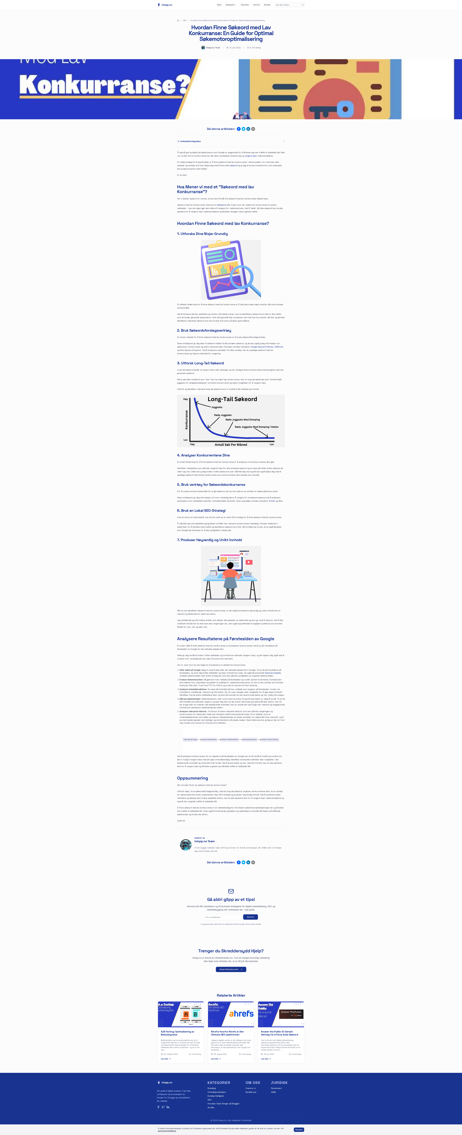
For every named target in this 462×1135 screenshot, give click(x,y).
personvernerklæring (167, 1131)
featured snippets (273, 673)
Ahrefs (272, 501)
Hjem (219, 5)
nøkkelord (221, 205)
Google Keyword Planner (262, 347)
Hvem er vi (251, 1088)
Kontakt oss (251, 1092)
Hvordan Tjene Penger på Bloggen (223, 1103)
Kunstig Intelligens (216, 1096)
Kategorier (230, 5)
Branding (212, 1088)
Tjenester (245, 5)
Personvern (276, 1088)
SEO (184, 20)
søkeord (233, 165)
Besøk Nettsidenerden (229, 969)
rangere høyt (251, 156)
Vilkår (273, 1092)
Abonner (250, 917)
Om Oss (256, 5)
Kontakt (267, 5)
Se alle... (211, 1107)
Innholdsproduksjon (217, 1092)
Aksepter (299, 1130)
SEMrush (279, 347)
